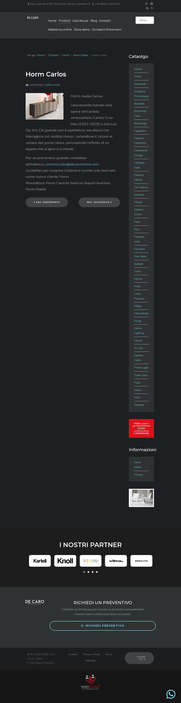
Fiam (137, 222)
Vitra (137, 397)
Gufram (138, 264)
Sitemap (90, 660)
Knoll (137, 286)
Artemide (140, 84)
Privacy (138, 475)
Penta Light (141, 368)
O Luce (138, 348)
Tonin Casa (140, 375)
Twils (137, 383)
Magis (138, 306)
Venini (137, 390)
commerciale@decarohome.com (72, 164)
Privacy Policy (91, 654)
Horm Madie (52, 85)
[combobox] (145, 20)
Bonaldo (139, 104)
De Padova (141, 187)
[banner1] (141, 428)
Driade (138, 202)
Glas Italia (140, 256)
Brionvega (140, 123)
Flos (136, 229)
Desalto (139, 195)
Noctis (138, 341)
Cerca (109, 654)
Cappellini (140, 131)
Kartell (138, 279)
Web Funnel (90, 682)
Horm (137, 271)
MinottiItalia (141, 313)
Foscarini (139, 249)
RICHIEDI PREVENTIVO (105, 625)
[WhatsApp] (170, 697)
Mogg (137, 321)
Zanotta (139, 405)
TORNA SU (141, 658)
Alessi (138, 69)
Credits (72, 654)
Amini (137, 76)
